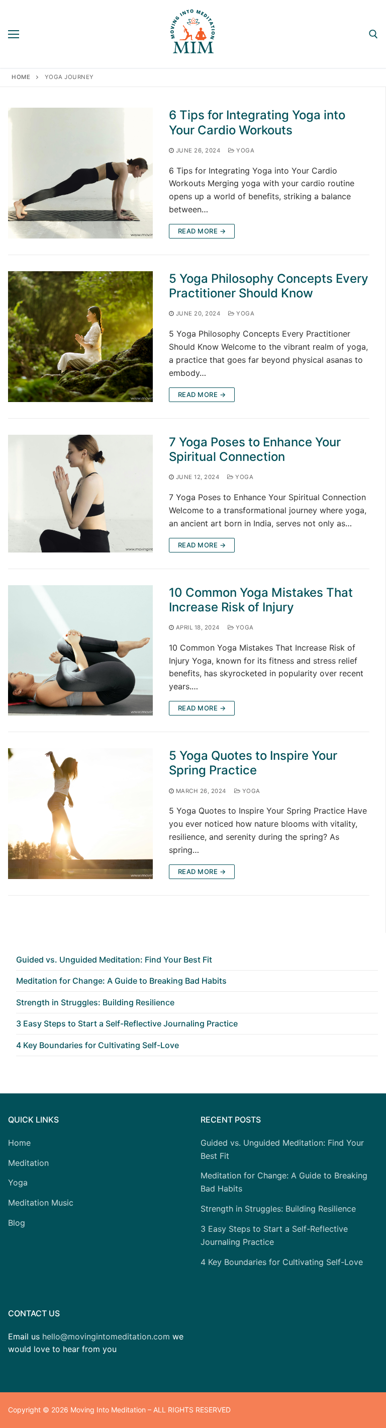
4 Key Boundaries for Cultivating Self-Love (97, 1045)
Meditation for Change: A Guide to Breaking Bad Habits (121, 981)
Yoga (244, 150)
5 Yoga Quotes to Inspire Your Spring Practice (253, 762)
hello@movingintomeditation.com (106, 1336)
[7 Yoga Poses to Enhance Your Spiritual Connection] (80, 493)
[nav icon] (13, 34)
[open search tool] (373, 34)
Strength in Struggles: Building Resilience (95, 1002)
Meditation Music (40, 1203)
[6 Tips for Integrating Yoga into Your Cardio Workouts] (80, 173)
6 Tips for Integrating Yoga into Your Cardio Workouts (257, 122)
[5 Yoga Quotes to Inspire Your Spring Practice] (80, 813)
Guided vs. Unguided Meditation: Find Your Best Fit (114, 960)
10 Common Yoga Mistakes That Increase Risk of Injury (261, 599)
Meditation (28, 1163)
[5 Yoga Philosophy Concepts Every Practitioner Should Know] (80, 336)
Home (21, 77)
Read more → (202, 231)
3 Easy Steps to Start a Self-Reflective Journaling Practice (127, 1023)
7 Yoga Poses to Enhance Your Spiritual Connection (255, 449)
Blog (16, 1223)
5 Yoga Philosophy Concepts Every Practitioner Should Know (268, 285)
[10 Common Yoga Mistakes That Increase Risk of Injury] (80, 650)
